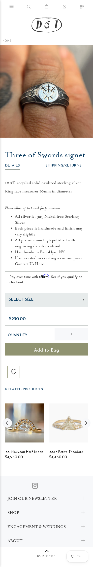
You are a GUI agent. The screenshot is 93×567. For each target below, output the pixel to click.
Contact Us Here (29, 263)
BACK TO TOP (46, 556)
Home (6, 41)
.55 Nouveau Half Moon (24, 452)
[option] (46, 91)
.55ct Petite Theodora (66, 452)
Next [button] (86, 423)
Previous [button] (7, 423)
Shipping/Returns (64, 166)
